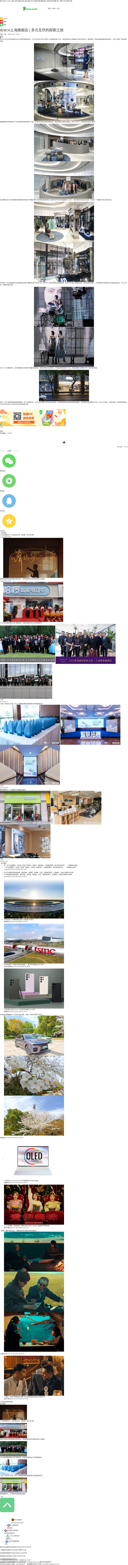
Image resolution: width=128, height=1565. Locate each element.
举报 (1, 431)
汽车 (64, 1)
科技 (70, 1)
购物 (67, 1)
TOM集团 (3, 1560)
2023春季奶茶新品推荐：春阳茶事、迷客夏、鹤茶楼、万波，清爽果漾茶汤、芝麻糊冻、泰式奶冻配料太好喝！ (38, 874)
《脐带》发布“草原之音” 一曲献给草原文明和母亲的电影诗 (18, 1230)
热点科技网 (7, 966)
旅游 (29, 1)
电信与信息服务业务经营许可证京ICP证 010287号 (15, 1547)
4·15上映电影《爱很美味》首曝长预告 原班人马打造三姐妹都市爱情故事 (26, 1225)
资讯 (4, 1)
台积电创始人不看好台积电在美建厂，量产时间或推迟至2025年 (24, 964)
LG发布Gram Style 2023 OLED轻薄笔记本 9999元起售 (21, 1180)
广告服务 (21, 1560)
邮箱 (42, 1)
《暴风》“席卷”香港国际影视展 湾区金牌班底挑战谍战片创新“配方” (25, 1397)
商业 (45, 1)
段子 (58, 1)
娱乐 (13, 1)
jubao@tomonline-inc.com (51, 1564)
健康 (54, 1)
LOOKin (8, 1)
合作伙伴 (15, 1560)
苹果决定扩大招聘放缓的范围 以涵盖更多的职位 (19, 919)
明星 (19, 1)
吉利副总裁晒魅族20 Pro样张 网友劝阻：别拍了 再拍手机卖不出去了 (21, 1014)
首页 (1, 1)
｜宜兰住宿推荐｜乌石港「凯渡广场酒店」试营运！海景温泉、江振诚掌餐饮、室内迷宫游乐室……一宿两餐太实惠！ (40, 867)
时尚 (22, 1)
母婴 (35, 1)
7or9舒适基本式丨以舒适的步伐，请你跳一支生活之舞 (17, 535)
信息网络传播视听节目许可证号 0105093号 (13, 1553)
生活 (32, 1)
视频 (48, 1)
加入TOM (27, 1560)
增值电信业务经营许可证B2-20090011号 (12, 1556)
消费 (61, 1)
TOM (5, 34)
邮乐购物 (9, 1560)
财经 (51, 1)
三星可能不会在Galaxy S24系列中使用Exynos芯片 (20, 1009)
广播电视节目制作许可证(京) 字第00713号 (13, 1550)
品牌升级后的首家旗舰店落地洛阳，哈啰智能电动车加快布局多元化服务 (22, 579)
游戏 (26, 1)
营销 (38, 1)
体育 (16, 1)
